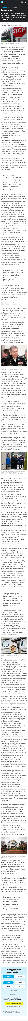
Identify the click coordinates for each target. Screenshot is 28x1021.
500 (8, 986)
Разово (20, 976)
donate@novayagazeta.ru (8, 1012)
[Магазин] (22, 2)
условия (10, 999)
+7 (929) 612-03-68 (7, 1013)
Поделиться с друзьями (13, 1006)
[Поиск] (25, 2)
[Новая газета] (2, 2)
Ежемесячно (8, 976)
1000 (19, 982)
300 (19, 986)
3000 (7, 982)
